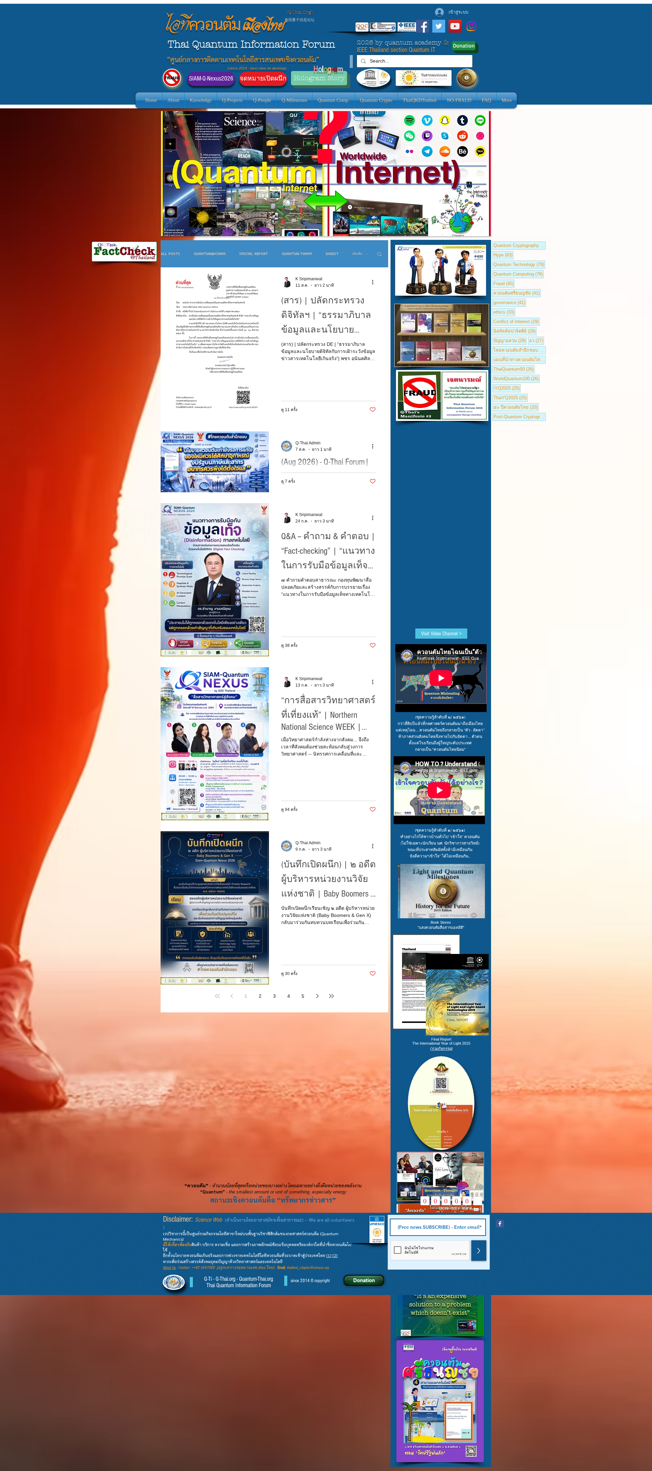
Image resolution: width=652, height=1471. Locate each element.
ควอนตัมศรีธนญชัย (517, 293)
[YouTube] (455, 26)
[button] (379, 254)
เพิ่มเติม (357, 254)
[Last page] (331, 996)
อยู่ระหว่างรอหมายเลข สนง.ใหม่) (247, 1267)
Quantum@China (209, 254)
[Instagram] (471, 26)
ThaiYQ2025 (510, 397)
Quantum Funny (297, 254)
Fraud (503, 283)
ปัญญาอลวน (510, 340)
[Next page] (317, 996)
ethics (504, 312)
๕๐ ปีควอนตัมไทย (516, 407)
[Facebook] (422, 26)
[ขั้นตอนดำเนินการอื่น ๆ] (375, 282)
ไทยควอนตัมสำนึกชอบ (519, 350)
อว (536, 340)
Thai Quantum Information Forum (251, 44)
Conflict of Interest (516, 321)
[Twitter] (438, 26)
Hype (503, 255)
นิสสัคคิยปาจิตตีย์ (515, 331)
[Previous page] (231, 996)
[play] (474, 230)
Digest (332, 254)
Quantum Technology (519, 264)
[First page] (217, 996)
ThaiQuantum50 (514, 369)
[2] (335, 1255)
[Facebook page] (500, 1224)
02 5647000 (205, 1267)
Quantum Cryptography (519, 245)
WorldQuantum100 (516, 378)
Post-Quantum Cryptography (519, 416)
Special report (253, 254)
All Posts (170, 254)
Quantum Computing (518, 274)
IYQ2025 (507, 388)
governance (509, 302)
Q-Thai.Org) (300, 12)
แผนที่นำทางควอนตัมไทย (519, 359)
